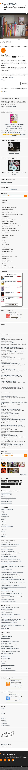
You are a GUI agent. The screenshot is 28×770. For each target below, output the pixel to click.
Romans (4, 263)
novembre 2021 (17, 39)
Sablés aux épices (4, 654)
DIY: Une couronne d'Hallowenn (7, 646)
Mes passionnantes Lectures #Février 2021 (11, 375)
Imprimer (22, 56)
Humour (4, 239)
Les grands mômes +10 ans (7, 249)
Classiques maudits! (6, 218)
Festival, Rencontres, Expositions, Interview (10, 230)
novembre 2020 (4, 723)
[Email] (13, 760)
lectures (17, 481)
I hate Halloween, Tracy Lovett (7, 653)
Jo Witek (6, 287)
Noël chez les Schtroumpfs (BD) (7, 609)
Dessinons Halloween (5, 638)
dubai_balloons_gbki (5, 396)
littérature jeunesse (5, 484)
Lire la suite (24, 83)
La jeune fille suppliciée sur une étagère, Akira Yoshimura (12, 572)
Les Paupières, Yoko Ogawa (6, 569)
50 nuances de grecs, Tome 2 (10, 281)
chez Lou (17, 153)
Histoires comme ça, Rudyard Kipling (8, 590)
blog (16, 89)
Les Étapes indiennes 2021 (11, 429)
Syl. (2, 413)
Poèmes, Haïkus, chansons (7, 261)
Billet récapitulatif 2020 (7, 182)
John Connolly (7, 298)
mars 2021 (3, 716)
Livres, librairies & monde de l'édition (9, 256)
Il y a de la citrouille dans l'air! (6, 636)
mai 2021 (3, 713)
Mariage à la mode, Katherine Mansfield (9, 574)
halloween (12, 484)
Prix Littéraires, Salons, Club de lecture (8, 498)
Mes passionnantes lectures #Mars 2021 (10, 363)
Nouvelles (4, 55)
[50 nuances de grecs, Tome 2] (2, 282)
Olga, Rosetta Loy (4, 570)
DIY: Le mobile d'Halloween (6, 658)
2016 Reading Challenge (14, 680)
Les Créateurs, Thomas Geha (7, 549)
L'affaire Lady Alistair (9, 276)
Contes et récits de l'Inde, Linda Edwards (9, 591)
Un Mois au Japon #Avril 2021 (8, 357)
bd (19, 484)
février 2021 (3, 718)
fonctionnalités (21, 89)
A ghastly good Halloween (6, 643)
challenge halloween (5, 486)
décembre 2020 (4, 721)
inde (21, 481)
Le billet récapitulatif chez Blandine (14, 128)
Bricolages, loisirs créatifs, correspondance (10, 212)
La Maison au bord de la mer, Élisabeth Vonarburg (10, 544)
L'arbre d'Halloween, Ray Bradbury (7, 665)
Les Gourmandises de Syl (13, 132)
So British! (4, 265)
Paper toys (3, 663)
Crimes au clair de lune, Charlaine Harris (9, 556)
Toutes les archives (5, 725)
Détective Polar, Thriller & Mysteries (9, 223)
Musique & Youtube (6, 260)
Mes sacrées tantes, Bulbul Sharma (8, 563)
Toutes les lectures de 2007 (6, 493)
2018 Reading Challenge (14, 312)
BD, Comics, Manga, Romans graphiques (10, 207)
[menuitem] (17, 39)
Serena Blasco (7, 276)
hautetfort (8, 89)
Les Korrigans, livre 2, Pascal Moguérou (8, 601)
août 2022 (3, 708)
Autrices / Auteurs (6, 205)
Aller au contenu (4, 1)
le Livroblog (12, 77)
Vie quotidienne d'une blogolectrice (9, 267)
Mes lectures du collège (5, 499)
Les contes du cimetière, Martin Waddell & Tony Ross (11, 593)
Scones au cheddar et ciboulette (13, 409)
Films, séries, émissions (7, 232)
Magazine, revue (5, 258)
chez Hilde (11, 153)
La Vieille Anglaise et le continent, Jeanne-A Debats (11, 552)
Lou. (15, 174)
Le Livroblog (10, 4)
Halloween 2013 (4, 634)
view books (20, 319)
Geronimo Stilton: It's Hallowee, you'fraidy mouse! (11, 651)
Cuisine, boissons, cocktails (7, 221)
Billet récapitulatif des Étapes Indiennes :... (14, 444)
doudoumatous (4, 402)
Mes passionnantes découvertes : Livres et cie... (12, 387)
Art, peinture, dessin (6, 204)
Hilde (23, 172)
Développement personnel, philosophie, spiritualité (12, 225)
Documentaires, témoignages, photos (9, 226)
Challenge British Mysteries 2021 (11, 413)
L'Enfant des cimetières (9, 292)
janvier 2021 (3, 720)
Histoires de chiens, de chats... (8, 235)
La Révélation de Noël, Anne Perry (7, 610)
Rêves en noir (7, 286)
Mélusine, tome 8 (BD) (5, 649)
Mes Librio (3, 496)
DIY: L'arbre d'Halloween (5, 656)
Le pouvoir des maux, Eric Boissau (7, 599)
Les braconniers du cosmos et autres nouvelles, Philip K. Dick (12, 579)
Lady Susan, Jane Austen (6, 564)
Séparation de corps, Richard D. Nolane (8, 558)
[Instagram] (9, 760)
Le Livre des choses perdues (10, 297)
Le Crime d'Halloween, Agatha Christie (8, 644)
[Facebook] (1, 760)
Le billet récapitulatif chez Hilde (14, 126)
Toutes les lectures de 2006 (6, 494)
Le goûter (3, 639)
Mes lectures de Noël (5, 628)
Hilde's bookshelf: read (11, 274)
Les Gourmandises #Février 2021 (8, 381)
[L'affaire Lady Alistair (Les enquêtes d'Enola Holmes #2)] (2, 277)
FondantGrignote (5, 419)
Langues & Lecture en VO (7, 246)
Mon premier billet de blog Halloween (8, 670)
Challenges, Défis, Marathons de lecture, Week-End (12, 214)
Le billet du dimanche (6, 247)
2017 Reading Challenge (14, 694)
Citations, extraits (5, 216)
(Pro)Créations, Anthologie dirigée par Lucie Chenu (11, 575)
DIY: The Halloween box (5, 661)
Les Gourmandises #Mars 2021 (8, 369)
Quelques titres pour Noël (6, 617)
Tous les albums (23, 474)
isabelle (2, 409)
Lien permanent (5, 88)
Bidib (2, 440)
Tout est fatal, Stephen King (6, 580)
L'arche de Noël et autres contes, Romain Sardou (10, 585)
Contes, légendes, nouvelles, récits (9, 219)
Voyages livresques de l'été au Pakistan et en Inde (12, 351)
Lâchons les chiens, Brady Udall (7, 577)
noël (2, 481)
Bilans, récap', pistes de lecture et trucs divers (11, 210)
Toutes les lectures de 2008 (6, 501)
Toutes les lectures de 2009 (6, 503)
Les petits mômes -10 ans (7, 251)
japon (17, 484)
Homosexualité (5, 237)
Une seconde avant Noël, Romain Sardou (9, 622)
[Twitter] (5, 760)
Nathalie (3, 425)
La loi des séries (5, 244)
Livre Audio (4, 253)
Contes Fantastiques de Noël (6, 612)
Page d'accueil (24, 39)
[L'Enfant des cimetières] (2, 294)
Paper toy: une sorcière (5, 660)
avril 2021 (3, 715)
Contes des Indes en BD (5, 595)
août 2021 (3, 711)
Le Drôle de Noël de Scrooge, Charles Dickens (10, 607)
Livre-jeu (4, 254)
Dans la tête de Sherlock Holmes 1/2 (14, 425)
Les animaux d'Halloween (6, 668)
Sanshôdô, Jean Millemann (6, 554)
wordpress (13, 89)
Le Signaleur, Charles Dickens (7, 542)
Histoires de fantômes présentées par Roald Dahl (10, 559)
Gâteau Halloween (4, 666)
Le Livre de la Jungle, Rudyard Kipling (8, 551)
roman (5, 481)
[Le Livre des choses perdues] (2, 299)
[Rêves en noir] (2, 288)
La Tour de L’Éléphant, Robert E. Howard (8, 546)
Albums (3, 202)
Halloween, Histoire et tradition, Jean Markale (10, 648)
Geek (3, 233)
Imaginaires (4, 240)
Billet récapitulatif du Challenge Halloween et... (12, 347)
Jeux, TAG (4, 242)
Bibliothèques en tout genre (7, 209)
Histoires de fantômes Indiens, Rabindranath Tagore (11, 561)
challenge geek (11, 481)
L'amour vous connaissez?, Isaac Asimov (9, 547)
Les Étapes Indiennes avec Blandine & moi (14, 124)
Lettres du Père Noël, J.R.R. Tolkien (7, 616)
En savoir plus (9, 768)
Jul (5, 282)
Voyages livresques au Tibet (7, 342)
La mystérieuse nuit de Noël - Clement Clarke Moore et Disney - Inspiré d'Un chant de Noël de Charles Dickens (13, 620)
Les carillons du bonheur (5, 623)
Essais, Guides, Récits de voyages (9, 228)
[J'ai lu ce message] (26, 766)
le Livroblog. (13, 106)
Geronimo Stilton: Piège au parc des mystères (10, 641)
